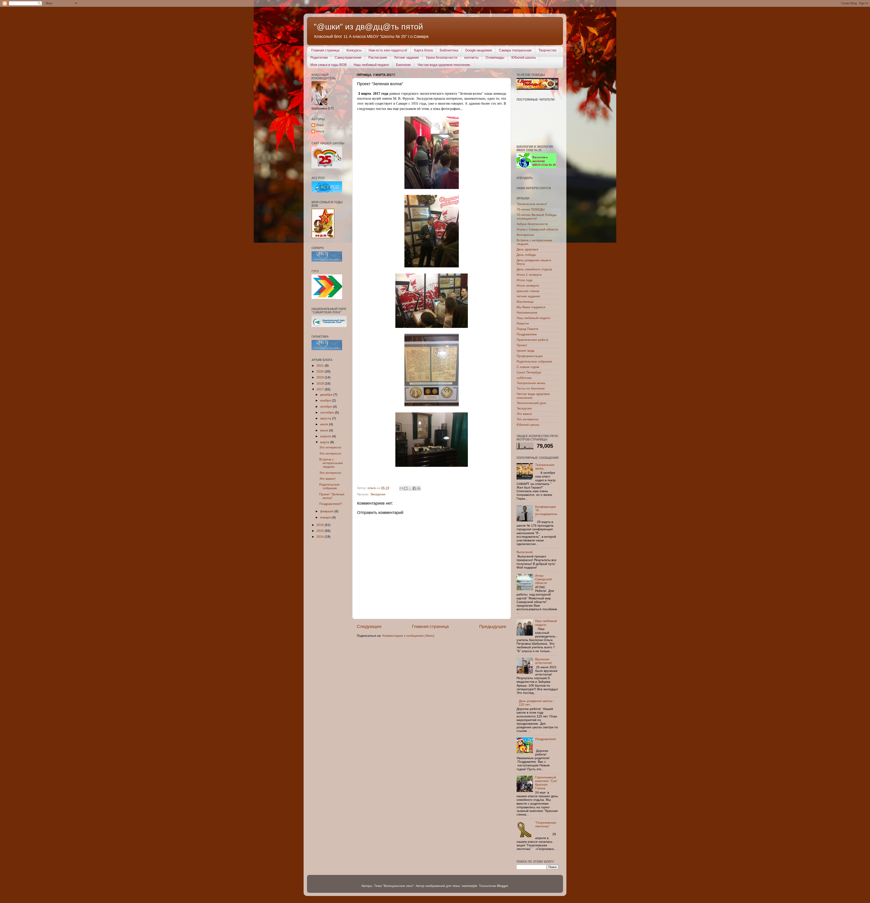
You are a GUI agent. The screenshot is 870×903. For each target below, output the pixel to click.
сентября (327, 412)
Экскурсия (377, 494)
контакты (471, 57)
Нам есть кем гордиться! (388, 50)
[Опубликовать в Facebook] (414, 488)
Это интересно (330, 447)
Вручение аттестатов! (543, 661)
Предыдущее (492, 626)
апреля (326, 436)
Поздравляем (527, 334)
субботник (524, 378)
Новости (523, 323)
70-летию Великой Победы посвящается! (537, 216)
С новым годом (528, 367)
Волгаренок (525, 235)
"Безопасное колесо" (532, 204)
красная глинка (528, 291)
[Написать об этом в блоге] (406, 488)
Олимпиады (495, 57)
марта (325, 442)
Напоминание (527, 312)
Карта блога (423, 50)
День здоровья (527, 249)
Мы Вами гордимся (531, 307)
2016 (321, 525)
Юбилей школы (523, 57)
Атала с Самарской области (537, 229)
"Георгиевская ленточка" (545, 824)
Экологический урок (531, 403)
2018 (321, 383)
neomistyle (469, 886)
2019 (321, 377)
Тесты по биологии (531, 388)
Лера (320, 125)
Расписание (377, 57)
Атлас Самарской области (543, 579)
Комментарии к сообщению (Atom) (408, 635)
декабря (326, 394)
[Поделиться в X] (410, 488)
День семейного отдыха (534, 269)
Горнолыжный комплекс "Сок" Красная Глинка (546, 783)
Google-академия (478, 50)
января (326, 517)
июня (324, 430)
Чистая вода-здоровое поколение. (444, 65)
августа (326, 418)
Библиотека (449, 50)
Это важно (524, 414)
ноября (326, 400)
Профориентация (530, 356)
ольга (320, 131)
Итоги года (524, 280)
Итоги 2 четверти (529, 274)
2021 (321, 365)
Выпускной (525, 552)
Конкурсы (354, 50)
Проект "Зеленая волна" (331, 496)
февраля (327, 511)
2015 (321, 531)
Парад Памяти (527, 329)
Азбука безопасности (532, 224)
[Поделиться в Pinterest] (418, 488)
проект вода (525, 350)
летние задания (528, 296)
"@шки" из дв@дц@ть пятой (368, 26)
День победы (526, 255)
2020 (321, 371)
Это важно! (327, 478)
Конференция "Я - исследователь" (546, 512)
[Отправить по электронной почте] (401, 488)
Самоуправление (348, 57)
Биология (403, 65)
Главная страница (325, 50)
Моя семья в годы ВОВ (328, 65)
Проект (522, 345)
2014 (321, 536)
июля (324, 424)
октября (326, 406)
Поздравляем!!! (330, 504)
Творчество (547, 50)
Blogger (502, 886)
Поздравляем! (545, 739)
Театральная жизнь (531, 383)
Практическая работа (532, 339)
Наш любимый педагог (371, 65)
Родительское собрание (329, 486)
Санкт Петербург (529, 372)
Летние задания (406, 57)
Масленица (525, 301)
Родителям (319, 57)
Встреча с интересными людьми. (331, 463)
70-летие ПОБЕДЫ (530, 209)
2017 (321, 389)
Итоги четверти (528, 285)
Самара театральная (515, 50)
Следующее (369, 626)
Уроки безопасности (441, 57)
